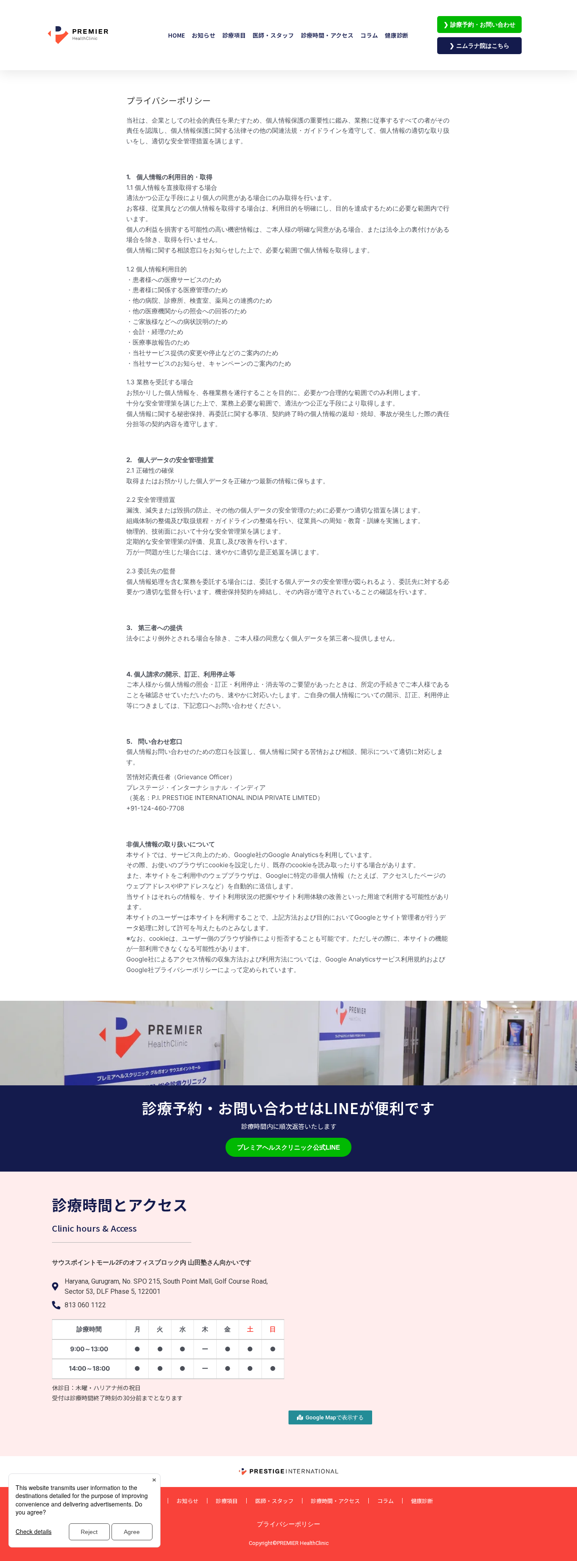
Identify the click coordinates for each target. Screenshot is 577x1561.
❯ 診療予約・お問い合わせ (479, 24)
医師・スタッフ (273, 35)
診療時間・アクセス (327, 35)
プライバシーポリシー (288, 1524)
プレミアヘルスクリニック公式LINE (288, 1147)
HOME (176, 35)
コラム (369, 35)
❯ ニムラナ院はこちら (479, 45)
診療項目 (234, 35)
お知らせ (203, 35)
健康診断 (396, 35)
